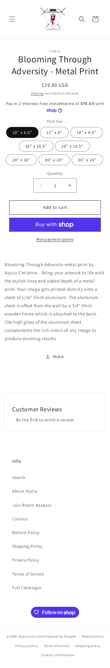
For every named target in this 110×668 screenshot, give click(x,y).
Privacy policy (26, 646)
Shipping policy (88, 646)
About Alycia (24, 491)
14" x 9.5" (86, 132)
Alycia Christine (31, 636)
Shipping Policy (27, 546)
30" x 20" (54, 160)
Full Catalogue (26, 587)
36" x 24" (87, 160)
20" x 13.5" (72, 146)
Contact (20, 519)
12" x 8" (54, 132)
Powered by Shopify (60, 636)
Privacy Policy (25, 560)
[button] (12, 19)
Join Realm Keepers (32, 505)
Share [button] (58, 356)
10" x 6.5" (22, 132)
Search (19, 477)
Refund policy (93, 636)
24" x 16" (21, 160)
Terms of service (56, 646)
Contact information (57, 655)
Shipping (37, 93)
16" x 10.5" (36, 146)
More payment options (55, 239)
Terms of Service (28, 574)
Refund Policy (25, 532)
